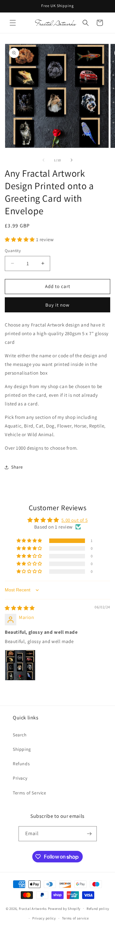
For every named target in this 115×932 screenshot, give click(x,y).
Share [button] (17, 467)
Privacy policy (44, 918)
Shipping (22, 749)
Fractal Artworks (33, 908)
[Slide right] (72, 160)
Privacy (20, 778)
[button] (13, 23)
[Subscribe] (89, 833)
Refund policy (98, 908)
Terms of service (75, 918)
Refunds (21, 764)
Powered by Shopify (64, 908)
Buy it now (57, 305)
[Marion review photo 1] (20, 665)
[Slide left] (43, 160)
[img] (20, 608)
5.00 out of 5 (74, 520)
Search (20, 735)
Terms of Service (29, 793)
